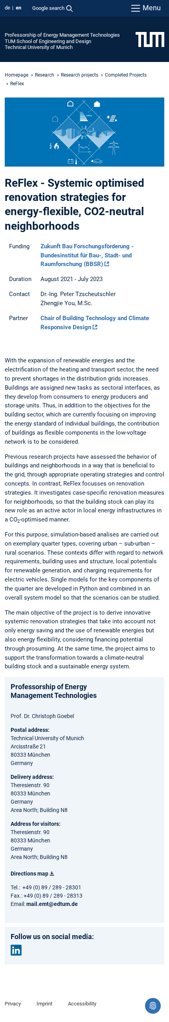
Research (44, 75)
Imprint (44, 1004)
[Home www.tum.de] (150, 39)
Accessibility (82, 1004)
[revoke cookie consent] (153, 1006)
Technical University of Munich (39, 47)
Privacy (13, 1004)
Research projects (79, 75)
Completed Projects (126, 75)
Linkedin (16, 950)
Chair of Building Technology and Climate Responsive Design (94, 323)
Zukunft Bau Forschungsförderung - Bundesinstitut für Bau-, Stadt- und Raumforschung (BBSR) (87, 255)
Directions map (29, 873)
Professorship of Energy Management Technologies (62, 35)
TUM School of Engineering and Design (48, 41)
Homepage (16, 75)
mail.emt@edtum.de (52, 904)
